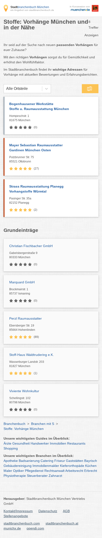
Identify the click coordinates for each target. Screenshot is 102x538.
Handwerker (40, 443)
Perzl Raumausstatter (25, 318)
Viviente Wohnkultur (24, 391)
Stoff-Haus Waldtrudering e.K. (31, 355)
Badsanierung (29, 461)
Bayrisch (90, 461)
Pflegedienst (34, 471)
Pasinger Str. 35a (20, 200)
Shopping (11, 448)
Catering (47, 461)
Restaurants (76, 443)
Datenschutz (47, 511)
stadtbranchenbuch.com (22, 523)
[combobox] (6, 89)
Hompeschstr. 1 (19, 118)
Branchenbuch (14, 424)
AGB (66, 511)
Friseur (59, 461)
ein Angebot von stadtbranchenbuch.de (32, 10)
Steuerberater (37, 476)
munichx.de (12, 528)
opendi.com (35, 528)
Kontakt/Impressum (18, 511)
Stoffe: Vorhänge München (24, 429)
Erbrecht (90, 471)
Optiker (18, 471)
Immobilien (58, 443)
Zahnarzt (55, 476)
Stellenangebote (16, 516)
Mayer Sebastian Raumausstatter (36, 147)
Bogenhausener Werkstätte (39, 106)
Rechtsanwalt (54, 471)
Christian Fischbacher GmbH (31, 246)
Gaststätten (74, 461)
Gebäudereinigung (18, 466)
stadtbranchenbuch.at (62, 523)
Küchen (91, 466)
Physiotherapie (15, 476)
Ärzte (7, 443)
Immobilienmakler (45, 466)
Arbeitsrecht (74, 471)
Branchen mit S (42, 424)
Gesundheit (21, 443)
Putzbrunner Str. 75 (21, 159)
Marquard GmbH (22, 282)
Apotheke (11, 461)
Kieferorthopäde (72, 466)
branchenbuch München (29, 7)
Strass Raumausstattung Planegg (36, 188)
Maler (8, 471)
